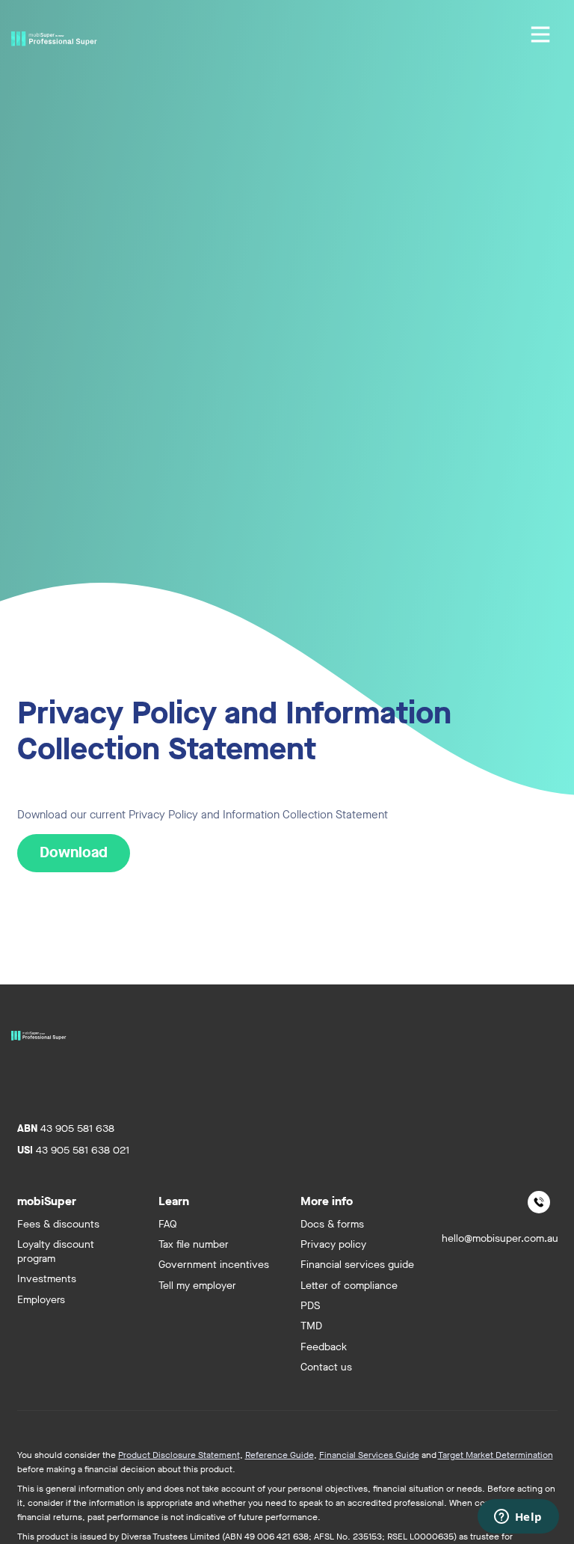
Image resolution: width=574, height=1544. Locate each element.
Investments (46, 1279)
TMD (311, 1326)
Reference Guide (279, 1455)
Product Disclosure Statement (179, 1455)
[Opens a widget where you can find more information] (518, 1518)
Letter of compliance (349, 1285)
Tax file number (193, 1244)
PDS (310, 1306)
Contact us (326, 1367)
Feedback (323, 1347)
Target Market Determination (495, 1455)
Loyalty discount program (55, 1251)
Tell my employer (197, 1285)
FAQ (167, 1224)
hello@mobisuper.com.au (500, 1238)
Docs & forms (332, 1224)
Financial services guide (357, 1264)
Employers (41, 1300)
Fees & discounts (58, 1224)
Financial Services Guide (369, 1455)
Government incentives (213, 1264)
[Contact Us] (539, 1202)
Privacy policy (333, 1244)
